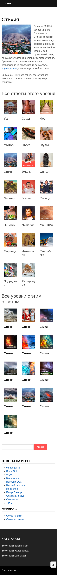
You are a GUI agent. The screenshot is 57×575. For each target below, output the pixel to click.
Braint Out (11, 471)
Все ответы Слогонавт (14, 555)
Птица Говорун (14, 492)
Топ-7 (9, 503)
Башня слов (12, 478)
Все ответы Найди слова (15, 550)
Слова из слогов (15, 519)
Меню (8, 3)
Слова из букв (14, 515)
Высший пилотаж (15, 485)
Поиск (40, 447)
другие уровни (9, 68)
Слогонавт (12, 499)
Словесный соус (15, 496)
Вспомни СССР (14, 482)
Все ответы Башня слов (15, 545)
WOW (9, 474)
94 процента (13, 467)
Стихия (8, 326)
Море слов (12, 489)
